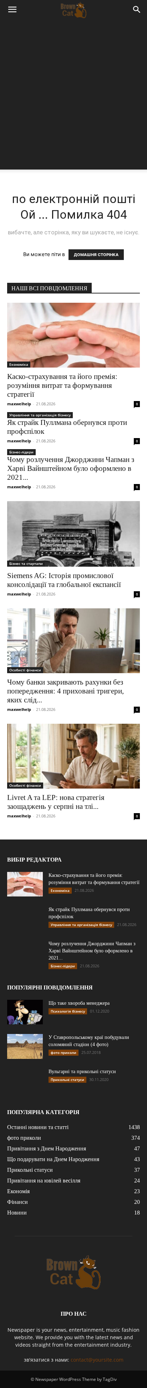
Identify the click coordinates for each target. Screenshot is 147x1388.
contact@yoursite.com (97, 1359)
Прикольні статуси (67, 1079)
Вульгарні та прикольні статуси (82, 1071)
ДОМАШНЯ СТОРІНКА (96, 254)
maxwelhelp (19, 403)
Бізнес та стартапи (26, 563)
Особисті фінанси (25, 669)
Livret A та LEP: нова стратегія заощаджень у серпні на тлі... (56, 802)
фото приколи (63, 1052)
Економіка (18, 364)
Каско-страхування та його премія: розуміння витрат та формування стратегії (62, 385)
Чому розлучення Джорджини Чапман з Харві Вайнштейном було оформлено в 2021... (70, 468)
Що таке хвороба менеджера (79, 1003)
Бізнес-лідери (21, 451)
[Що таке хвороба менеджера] (25, 1012)
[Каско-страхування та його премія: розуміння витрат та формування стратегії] (73, 335)
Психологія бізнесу (68, 1011)
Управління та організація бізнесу (40, 414)
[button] (12, 9)
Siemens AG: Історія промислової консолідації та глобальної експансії (64, 580)
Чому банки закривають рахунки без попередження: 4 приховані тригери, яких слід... (65, 691)
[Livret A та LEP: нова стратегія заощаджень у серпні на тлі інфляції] (73, 756)
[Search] (137, 9)
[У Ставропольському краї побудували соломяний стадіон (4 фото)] (25, 1046)
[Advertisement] (73, 96)
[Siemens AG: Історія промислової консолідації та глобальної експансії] (73, 534)
